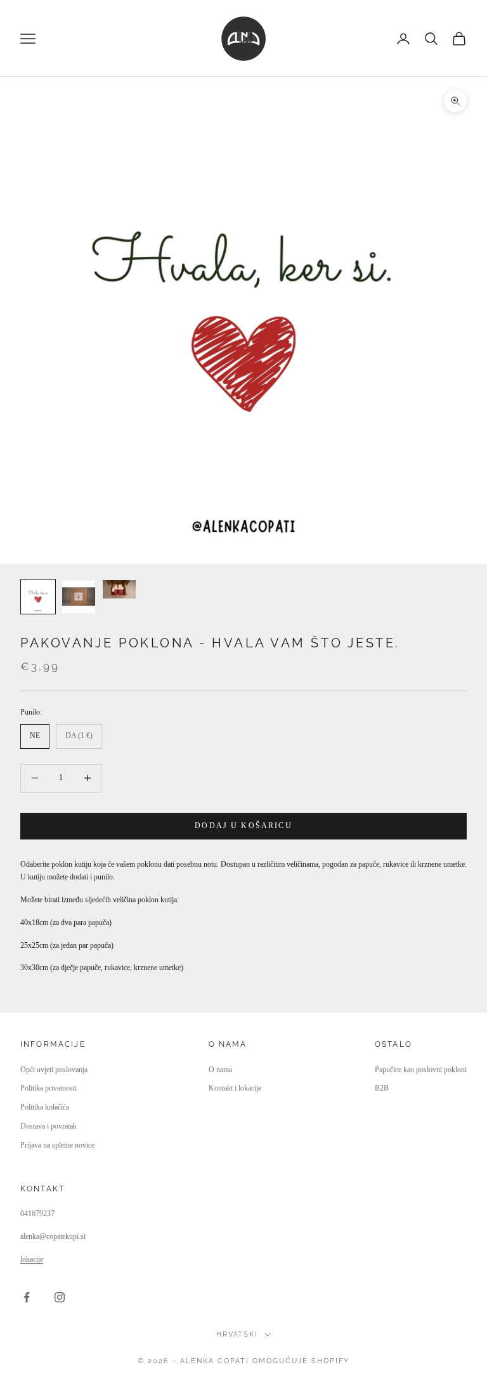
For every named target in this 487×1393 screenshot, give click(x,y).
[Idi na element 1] (38, 596)
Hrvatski (237, 1334)
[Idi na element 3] (119, 589)
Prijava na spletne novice (57, 1145)
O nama (220, 1069)
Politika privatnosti (48, 1088)
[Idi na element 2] (78, 596)
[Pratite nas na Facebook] (26, 1297)
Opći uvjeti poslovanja (54, 1069)
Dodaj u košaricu (243, 825)
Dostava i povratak (48, 1126)
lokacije (31, 1259)
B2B (382, 1088)
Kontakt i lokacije (235, 1088)
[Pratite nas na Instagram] (59, 1297)
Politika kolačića (44, 1107)
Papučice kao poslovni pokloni (421, 1069)
